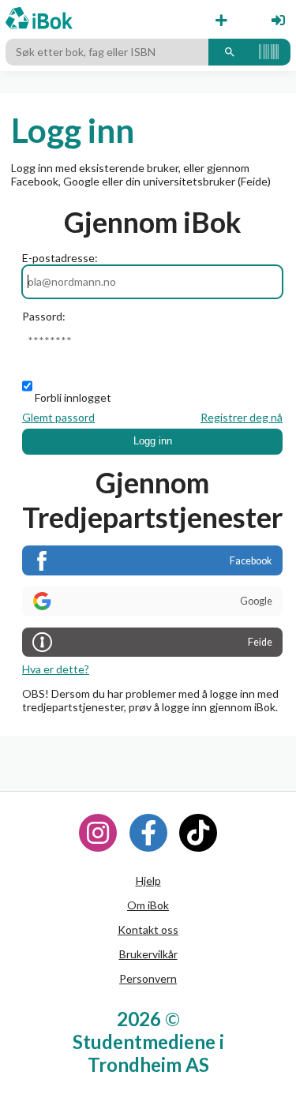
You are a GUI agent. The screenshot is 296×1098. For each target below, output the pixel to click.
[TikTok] (198, 833)
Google (256, 601)
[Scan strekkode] (268, 52)
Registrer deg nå (241, 417)
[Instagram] (98, 833)
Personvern (148, 978)
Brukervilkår (148, 954)
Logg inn (152, 441)
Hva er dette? (55, 669)
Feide (260, 642)
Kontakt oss (148, 929)
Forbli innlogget (73, 398)
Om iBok (148, 905)
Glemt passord (58, 417)
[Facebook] (148, 833)
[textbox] (107, 52)
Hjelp (148, 880)
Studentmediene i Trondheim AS (148, 1053)
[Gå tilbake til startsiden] (39, 19)
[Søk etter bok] (229, 52)
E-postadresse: (60, 257)
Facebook (251, 561)
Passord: (44, 316)
